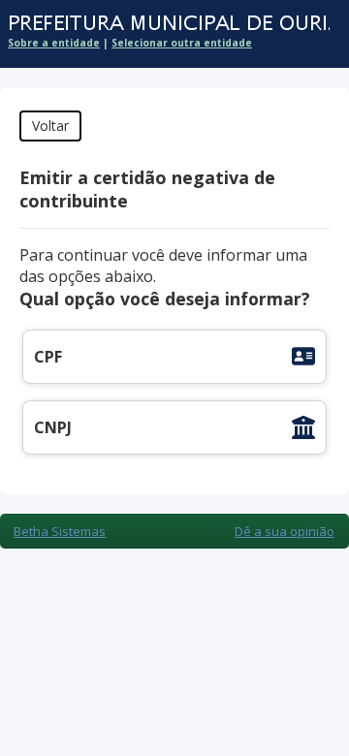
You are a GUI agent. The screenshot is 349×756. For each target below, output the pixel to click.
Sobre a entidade (54, 42)
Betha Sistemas (60, 531)
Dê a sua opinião (284, 531)
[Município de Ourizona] (165, 24)
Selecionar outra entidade (181, 42)
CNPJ (53, 427)
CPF (48, 356)
